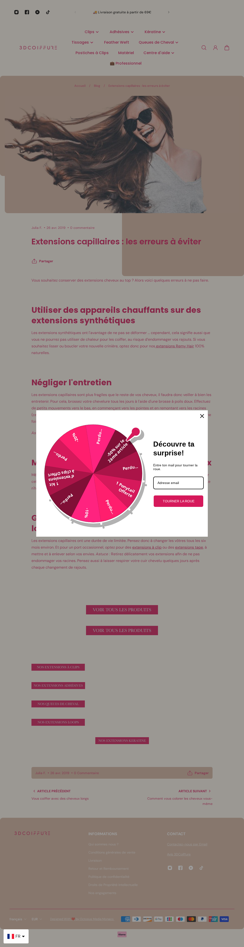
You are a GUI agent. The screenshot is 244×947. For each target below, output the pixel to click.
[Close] (202, 416)
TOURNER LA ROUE (178, 501)
